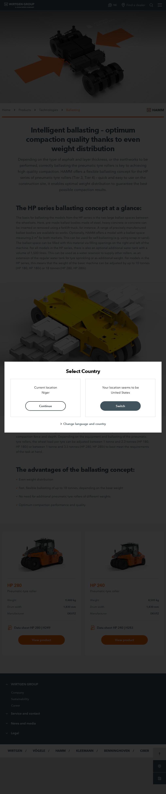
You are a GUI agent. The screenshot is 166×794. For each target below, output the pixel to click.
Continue (45, 406)
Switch (120, 406)
